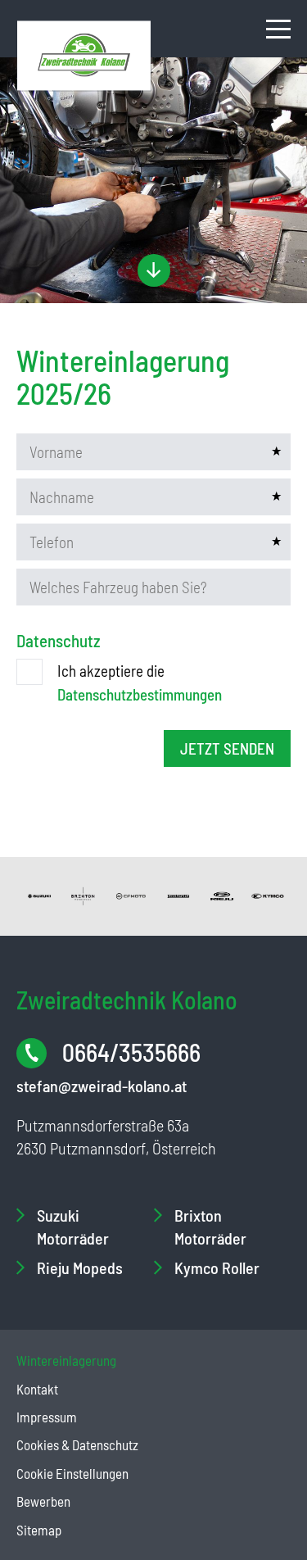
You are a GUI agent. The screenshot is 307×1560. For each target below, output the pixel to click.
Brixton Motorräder (210, 1226)
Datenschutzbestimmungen (139, 694)
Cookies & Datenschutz (77, 1444)
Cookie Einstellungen (72, 1473)
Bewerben (43, 1501)
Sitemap (38, 1529)
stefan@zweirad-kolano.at (101, 1085)
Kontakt (37, 1389)
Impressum (46, 1416)
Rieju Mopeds (80, 1267)
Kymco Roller (217, 1267)
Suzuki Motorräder (73, 1226)
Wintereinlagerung (66, 1360)
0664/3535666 (131, 1052)
